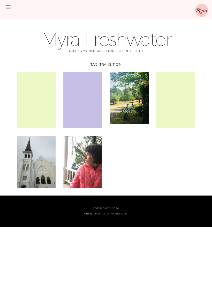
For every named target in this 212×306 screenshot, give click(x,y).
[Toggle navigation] (8, 7)
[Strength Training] (36, 161)
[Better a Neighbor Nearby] (36, 99)
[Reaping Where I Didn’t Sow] (82, 99)
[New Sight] (175, 99)
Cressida (90, 213)
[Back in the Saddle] (129, 97)
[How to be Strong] (82, 161)
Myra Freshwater (106, 39)
